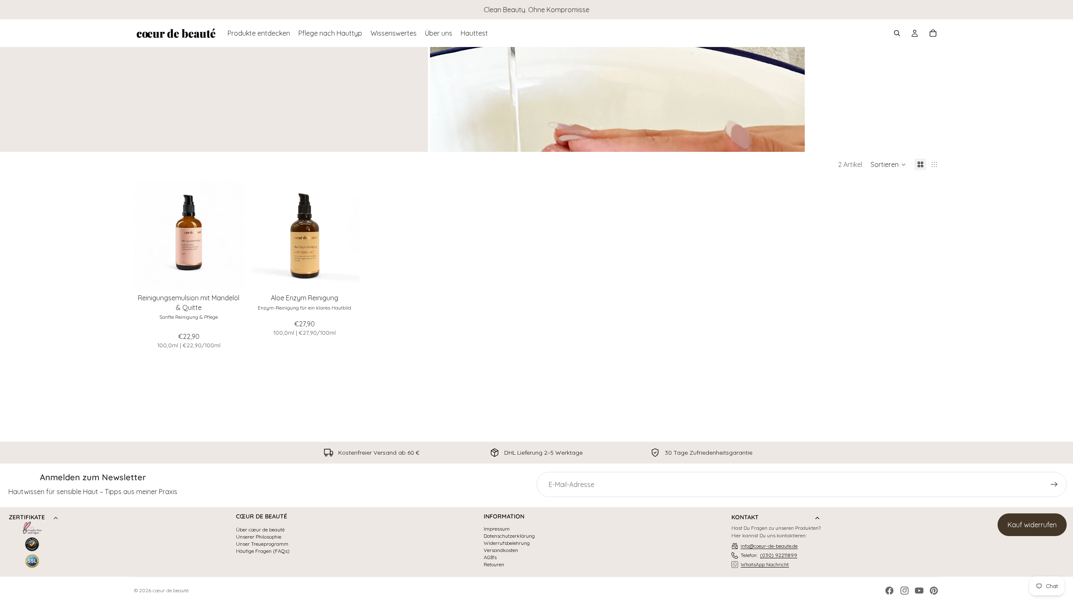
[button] (888, 164)
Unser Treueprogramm (262, 544)
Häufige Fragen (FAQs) (263, 551)
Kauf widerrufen (1032, 525)
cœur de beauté (171, 590)
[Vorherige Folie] (146, 235)
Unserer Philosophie (258, 536)
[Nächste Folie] (231, 235)
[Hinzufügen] (230, 277)
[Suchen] (897, 33)
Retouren (494, 564)
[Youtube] (919, 591)
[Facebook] (889, 591)
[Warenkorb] (933, 33)
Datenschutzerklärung (509, 536)
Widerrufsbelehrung (507, 543)
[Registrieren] (1054, 484)
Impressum (497, 528)
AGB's (490, 557)
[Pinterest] (934, 591)
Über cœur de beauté (260, 529)
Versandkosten (501, 550)
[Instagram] (904, 591)
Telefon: (769, 555)
